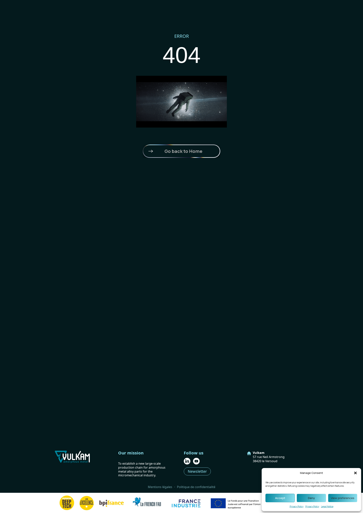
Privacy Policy (296, 506)
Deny (311, 498)
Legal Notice (327, 506)
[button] (355, 473)
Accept (280, 498)
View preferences (342, 498)
